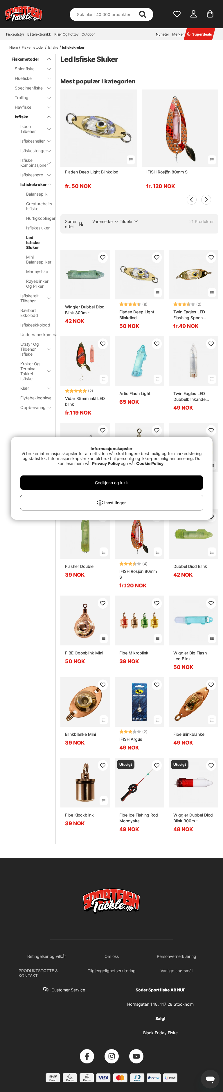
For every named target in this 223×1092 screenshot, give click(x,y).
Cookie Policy (149, 463)
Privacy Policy (106, 463)
